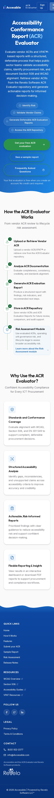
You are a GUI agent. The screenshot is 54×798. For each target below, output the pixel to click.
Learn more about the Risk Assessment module (30, 350)
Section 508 (11, 684)
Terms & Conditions (13, 734)
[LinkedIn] (22, 712)
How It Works (10, 635)
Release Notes (11, 662)
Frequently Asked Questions (25, 170)
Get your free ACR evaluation (25, 144)
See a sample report (27, 157)
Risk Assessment (12, 657)
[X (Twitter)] (14, 712)
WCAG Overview (13, 679)
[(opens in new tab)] (12, 772)
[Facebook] (7, 712)
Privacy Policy (11, 728)
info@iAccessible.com (18, 755)
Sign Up (42, 6)
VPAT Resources (13, 695)
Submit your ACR (12, 646)
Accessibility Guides (13, 689)
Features (8, 641)
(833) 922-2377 (15, 749)
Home (6, 630)
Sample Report (11, 652)
